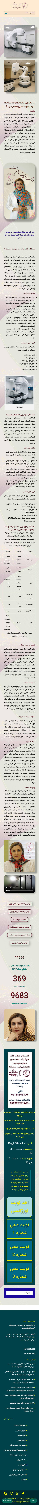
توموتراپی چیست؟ (19, 919)
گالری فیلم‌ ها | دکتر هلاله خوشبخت (22, 1403)
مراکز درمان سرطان (19, 1470)
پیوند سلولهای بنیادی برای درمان (15, 1450)
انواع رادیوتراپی (20, 1430)
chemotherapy (20, 1425)
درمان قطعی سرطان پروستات (19, 935)
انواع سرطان (21, 1435)
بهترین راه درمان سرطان (18, 1445)
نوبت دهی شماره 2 (19, 1250)
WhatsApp (6, 1501)
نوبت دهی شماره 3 (19, 1272)
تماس (32, 1501)
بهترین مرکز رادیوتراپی (19, 943)
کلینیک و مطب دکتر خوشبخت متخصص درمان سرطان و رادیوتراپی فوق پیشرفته (19, 1061)
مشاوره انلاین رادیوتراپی (17, 1474)
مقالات (23, 1479)
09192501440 (29, 1354)
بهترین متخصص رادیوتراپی (19, 912)
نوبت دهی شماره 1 (19, 1229)
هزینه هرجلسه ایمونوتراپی (19, 927)
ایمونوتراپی (22, 1440)
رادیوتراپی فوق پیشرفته (17, 1455)
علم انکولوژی (21, 1460)
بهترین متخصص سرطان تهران (19, 904)
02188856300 (19, 1095)
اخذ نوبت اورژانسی (19, 1207)
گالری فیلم (22, 1465)
